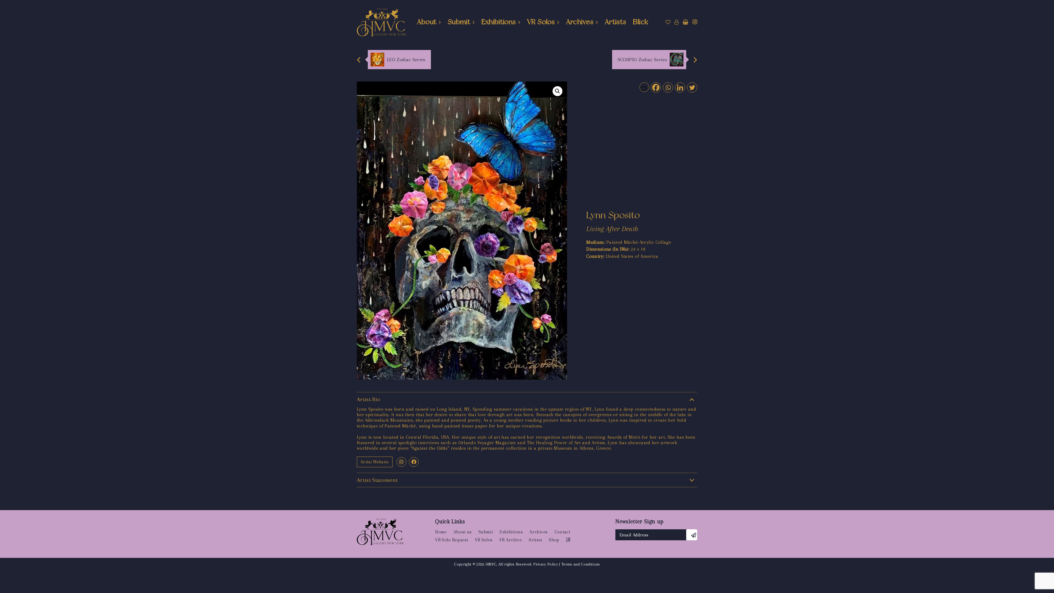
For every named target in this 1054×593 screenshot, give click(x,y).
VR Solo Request (451, 539)
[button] (557, 91)
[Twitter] (692, 87)
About (427, 21)
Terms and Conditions (580, 564)
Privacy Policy (545, 564)
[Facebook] (655, 87)
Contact (562, 532)
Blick (640, 21)
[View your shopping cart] (685, 22)
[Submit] (691, 534)
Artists (615, 21)
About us (462, 532)
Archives (580, 21)
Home (441, 532)
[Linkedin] (680, 87)
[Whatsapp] (667, 87)
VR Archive (510, 539)
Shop (554, 539)
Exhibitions (498, 21)
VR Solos (541, 21)
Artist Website (374, 462)
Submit (459, 21)
